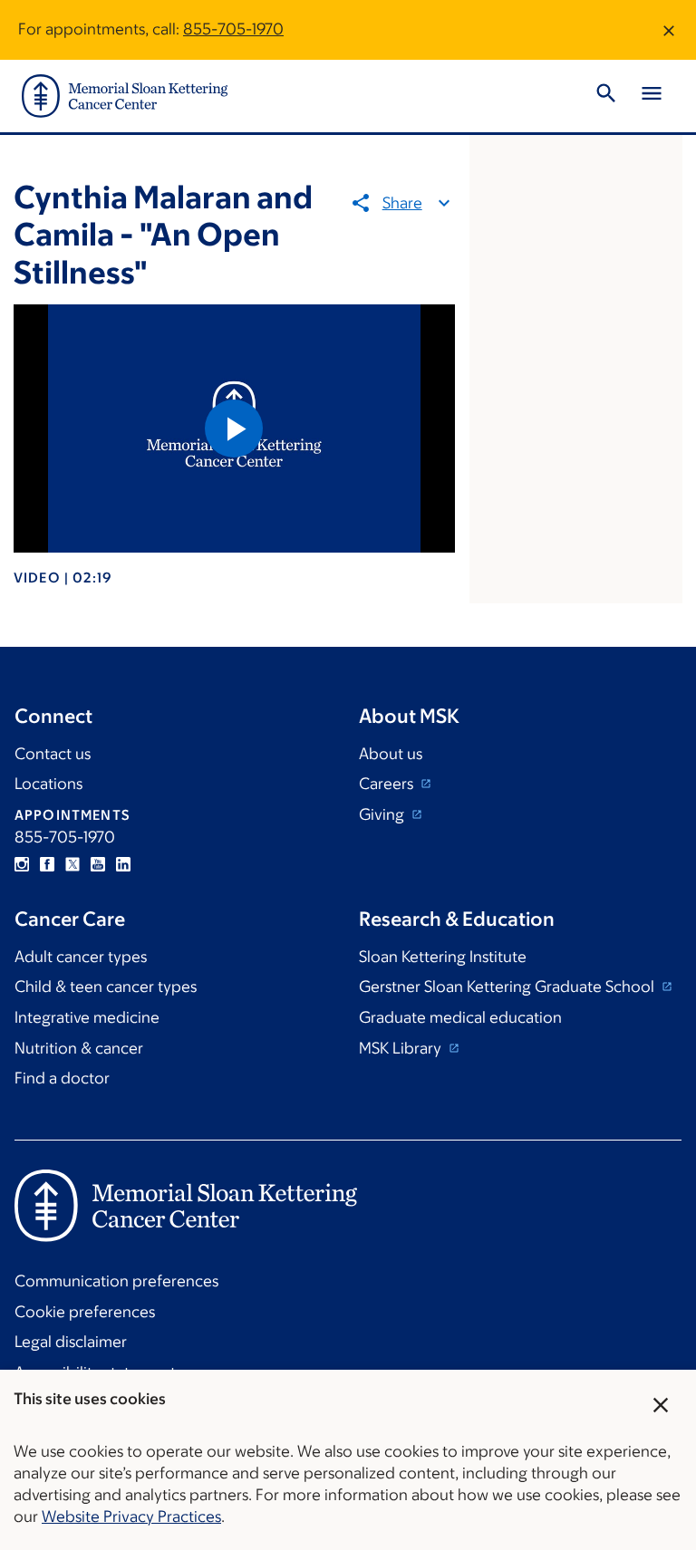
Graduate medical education (460, 1017)
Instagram (21, 864)
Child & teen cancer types (105, 986)
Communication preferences (116, 1281)
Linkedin (123, 864)
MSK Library (402, 1048)
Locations (48, 784)
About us (390, 754)
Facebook (47, 864)
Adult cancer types (80, 957)
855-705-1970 (233, 29)
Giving (383, 814)
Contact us (52, 754)
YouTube (98, 864)
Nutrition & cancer (78, 1048)
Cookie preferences (84, 1312)
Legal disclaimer (70, 1342)
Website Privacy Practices (131, 1516)
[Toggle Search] (606, 96)
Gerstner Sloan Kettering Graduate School (508, 986)
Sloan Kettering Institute (443, 957)
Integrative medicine (87, 1017)
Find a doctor (62, 1078)
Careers (388, 784)
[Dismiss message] (669, 30)
